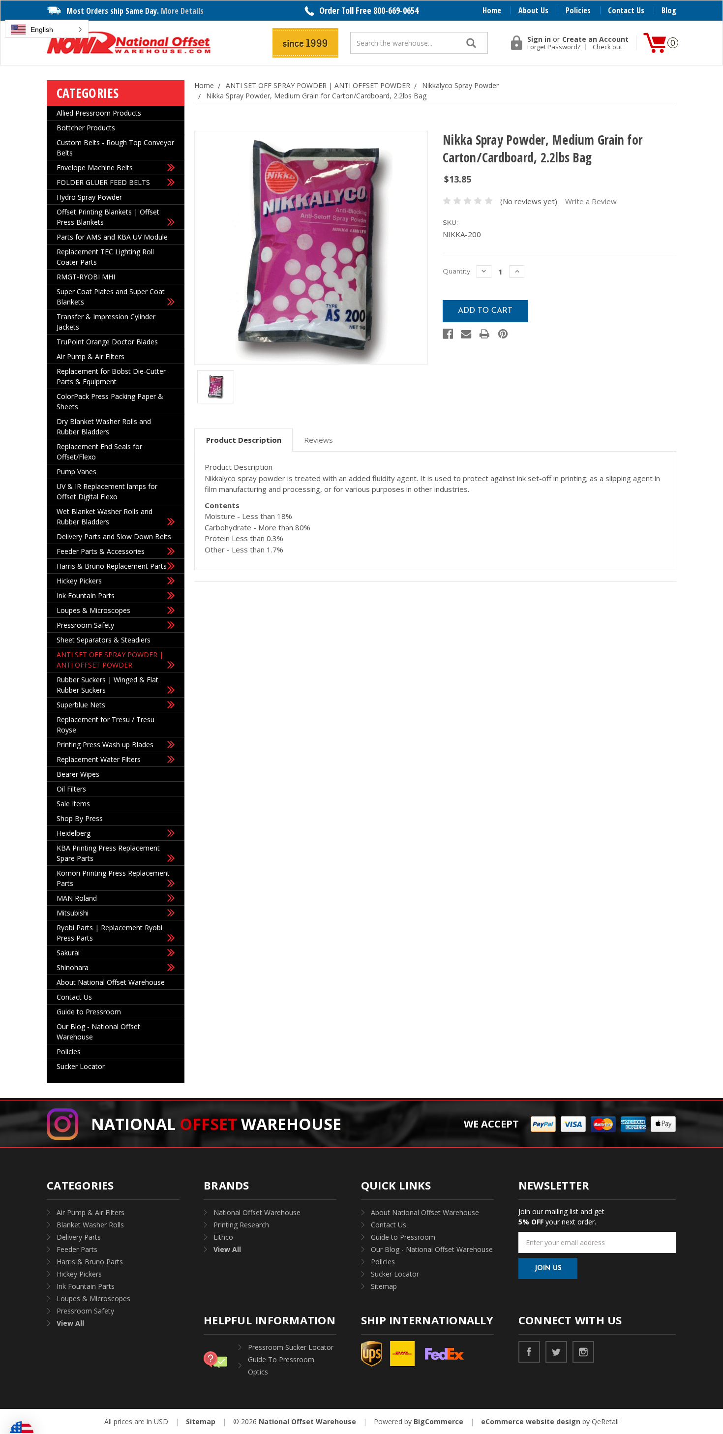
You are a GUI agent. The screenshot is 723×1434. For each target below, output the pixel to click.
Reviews (318, 440)
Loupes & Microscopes (93, 610)
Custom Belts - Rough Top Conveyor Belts (115, 147)
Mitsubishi (73, 912)
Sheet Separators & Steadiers (104, 639)
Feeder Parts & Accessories (101, 551)
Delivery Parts (79, 1237)
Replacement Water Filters (99, 759)
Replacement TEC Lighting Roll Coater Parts (105, 257)
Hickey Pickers (79, 580)
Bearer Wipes (78, 774)
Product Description (243, 440)
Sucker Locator (81, 1066)
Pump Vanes (76, 471)
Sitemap (384, 1286)
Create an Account (595, 39)
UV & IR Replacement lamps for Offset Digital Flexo (107, 491)
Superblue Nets (81, 704)
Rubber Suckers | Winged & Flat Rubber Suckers (107, 685)
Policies (578, 10)
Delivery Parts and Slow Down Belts (114, 536)
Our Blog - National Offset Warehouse (98, 1031)
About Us (533, 10)
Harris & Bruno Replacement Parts (112, 566)
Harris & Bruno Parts (90, 1261)
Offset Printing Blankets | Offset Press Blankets (108, 217)
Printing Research (241, 1224)
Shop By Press (80, 818)
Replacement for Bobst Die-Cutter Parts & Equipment (111, 376)
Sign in (539, 39)
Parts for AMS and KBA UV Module (112, 237)
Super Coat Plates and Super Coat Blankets (111, 296)
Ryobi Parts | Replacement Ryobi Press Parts (109, 933)
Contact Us (626, 10)
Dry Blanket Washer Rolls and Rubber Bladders (104, 426)
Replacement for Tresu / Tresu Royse (105, 724)
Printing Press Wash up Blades (105, 744)
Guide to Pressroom (89, 1011)
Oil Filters (71, 788)
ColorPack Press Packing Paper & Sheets (110, 401)
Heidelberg (73, 833)
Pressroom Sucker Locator (290, 1347)
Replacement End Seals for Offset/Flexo (99, 451)
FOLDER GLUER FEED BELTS (103, 182)
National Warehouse (216, 1123)
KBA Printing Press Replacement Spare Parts (108, 853)
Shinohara (73, 967)
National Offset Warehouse (257, 1212)
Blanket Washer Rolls (90, 1224)
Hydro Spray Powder (89, 197)
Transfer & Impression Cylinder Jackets (106, 322)
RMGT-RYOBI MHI (86, 276)
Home (491, 10)
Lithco (223, 1237)
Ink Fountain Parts (86, 595)
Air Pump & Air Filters (90, 356)
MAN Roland (77, 898)
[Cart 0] (654, 42)
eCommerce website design (530, 1421)
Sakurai (68, 952)
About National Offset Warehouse (111, 982)
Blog (669, 10)
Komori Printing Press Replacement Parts (113, 878)
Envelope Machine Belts (95, 167)
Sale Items (73, 803)
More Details (182, 10)
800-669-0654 (396, 10)
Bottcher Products (86, 127)
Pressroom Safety (85, 625)
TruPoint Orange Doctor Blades (107, 341)
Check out (607, 47)
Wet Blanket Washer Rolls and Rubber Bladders (104, 516)
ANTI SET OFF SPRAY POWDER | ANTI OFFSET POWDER (110, 660)
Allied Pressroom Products (99, 113)
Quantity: (457, 271)
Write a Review (591, 201)
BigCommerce (438, 1421)
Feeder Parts (77, 1249)
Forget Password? (553, 47)
